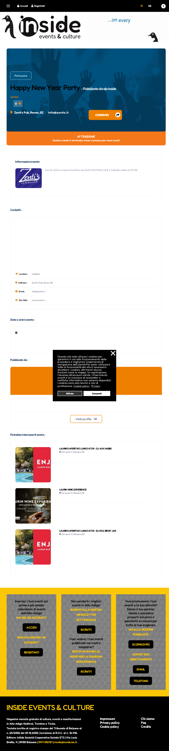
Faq (143, 723)
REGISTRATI (31, 652)
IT (142, 5)
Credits (146, 727)
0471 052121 (45, 742)
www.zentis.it (38, 300)
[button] (8, 6)
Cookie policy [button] (81, 386)
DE (149, 5)
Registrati (39, 5)
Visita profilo (83, 419)
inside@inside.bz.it (65, 742)
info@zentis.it (58, 112)
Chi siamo (147, 719)
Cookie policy (109, 727)
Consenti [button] (97, 393)
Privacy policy (110, 723)
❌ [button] (113, 353)
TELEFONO (141, 681)
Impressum (107, 719)
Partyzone (21, 75)
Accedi (24, 5)
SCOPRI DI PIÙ (141, 644)
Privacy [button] (95, 386)
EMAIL (141, 669)
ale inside (109, 89)
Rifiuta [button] (70, 393)
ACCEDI (31, 627)
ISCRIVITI (86, 629)
